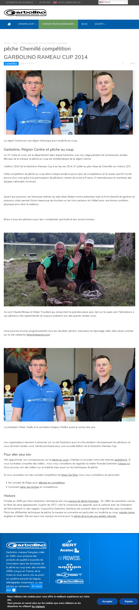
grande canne (126, 512)
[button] (131, 24)
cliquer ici (124, 463)
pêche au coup (60, 460)
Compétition (11, 63)
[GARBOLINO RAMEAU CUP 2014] (69, 102)
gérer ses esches (29, 487)
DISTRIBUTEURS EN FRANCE (19, 2)
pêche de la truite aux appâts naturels (95, 516)
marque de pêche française (83, 501)
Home (7, 43)
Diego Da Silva (69, 475)
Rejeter (129, 601)
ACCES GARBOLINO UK (69, 2)
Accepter (107, 601)
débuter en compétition (52, 482)
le (38, 606)
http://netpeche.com (38, 334)
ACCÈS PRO (44, 2)
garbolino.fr (120, 460)
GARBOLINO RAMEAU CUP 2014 (46, 57)
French (106, 2)
